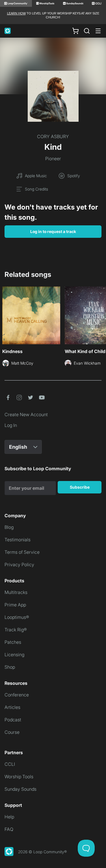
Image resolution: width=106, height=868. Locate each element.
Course (12, 732)
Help (9, 817)
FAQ (9, 829)
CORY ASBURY (53, 136)
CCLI (10, 764)
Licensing (14, 654)
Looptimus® (17, 617)
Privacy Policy (19, 564)
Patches (13, 642)
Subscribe (80, 487)
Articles (12, 707)
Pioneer (53, 158)
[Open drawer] (98, 30)
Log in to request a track (53, 231)
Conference (17, 695)
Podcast (13, 719)
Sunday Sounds (20, 789)
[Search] (86, 30)
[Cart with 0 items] (75, 30)
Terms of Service (22, 552)
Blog (9, 527)
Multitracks (16, 592)
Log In (11, 425)
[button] (8, 397)
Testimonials (18, 539)
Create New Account (26, 414)
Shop (10, 667)
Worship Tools (19, 776)
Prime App (15, 605)
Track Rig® (16, 629)
